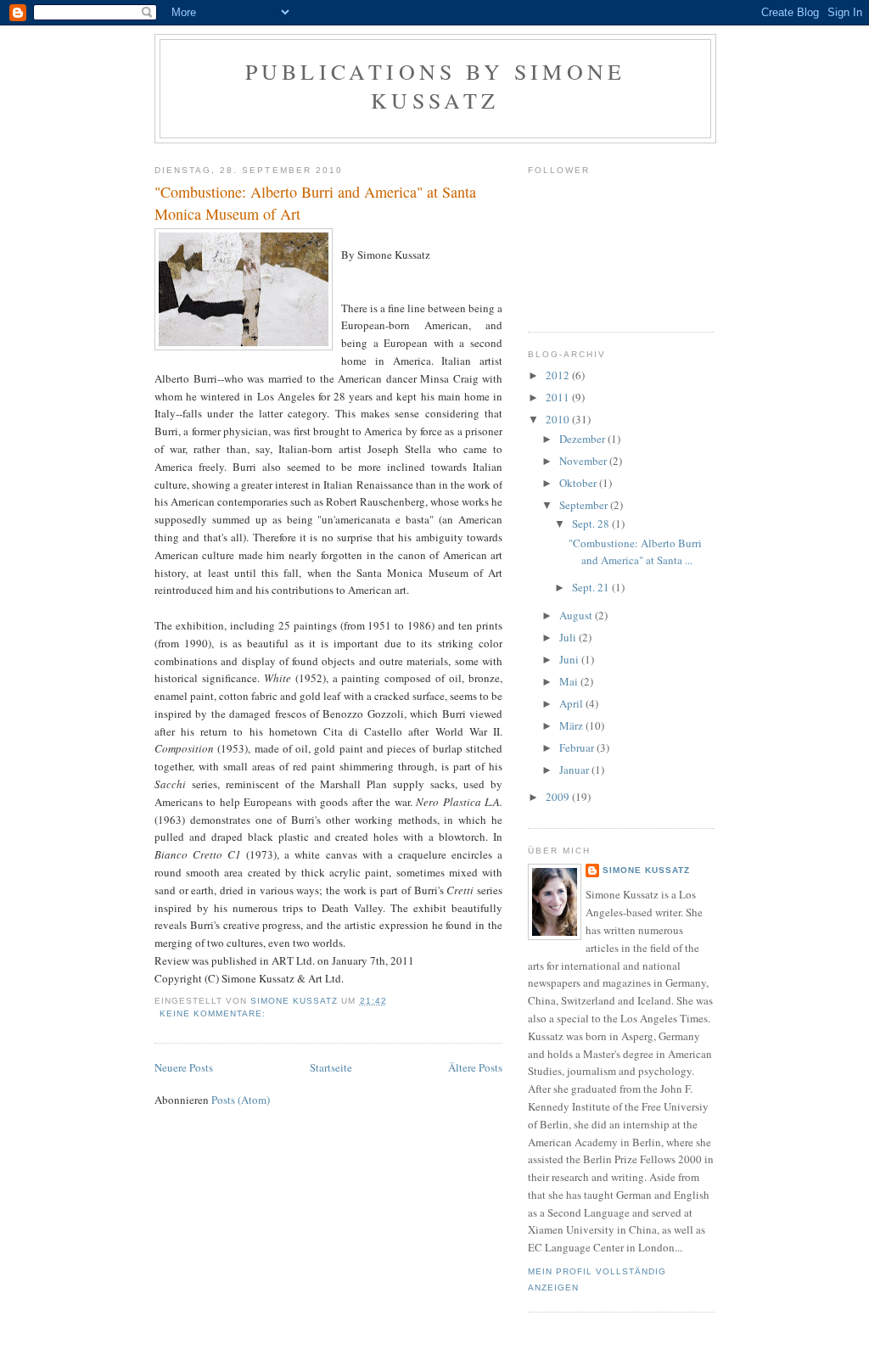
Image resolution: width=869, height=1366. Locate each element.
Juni (570, 659)
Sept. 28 (592, 523)
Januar (575, 769)
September (584, 504)
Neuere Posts (183, 1067)
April (572, 703)
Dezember (583, 438)
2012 (559, 375)
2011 (559, 397)
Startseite (331, 1067)
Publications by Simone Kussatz (435, 86)
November (584, 460)
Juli (569, 637)
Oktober (579, 482)
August (577, 615)
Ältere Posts (475, 1067)
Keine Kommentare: (214, 1013)
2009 (559, 796)
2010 (559, 419)
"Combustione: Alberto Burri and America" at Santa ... (635, 551)
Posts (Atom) (240, 1099)
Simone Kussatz (646, 870)
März (572, 725)
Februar (578, 747)
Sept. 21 (592, 587)
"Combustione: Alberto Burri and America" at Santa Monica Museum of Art (315, 202)
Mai (569, 681)
